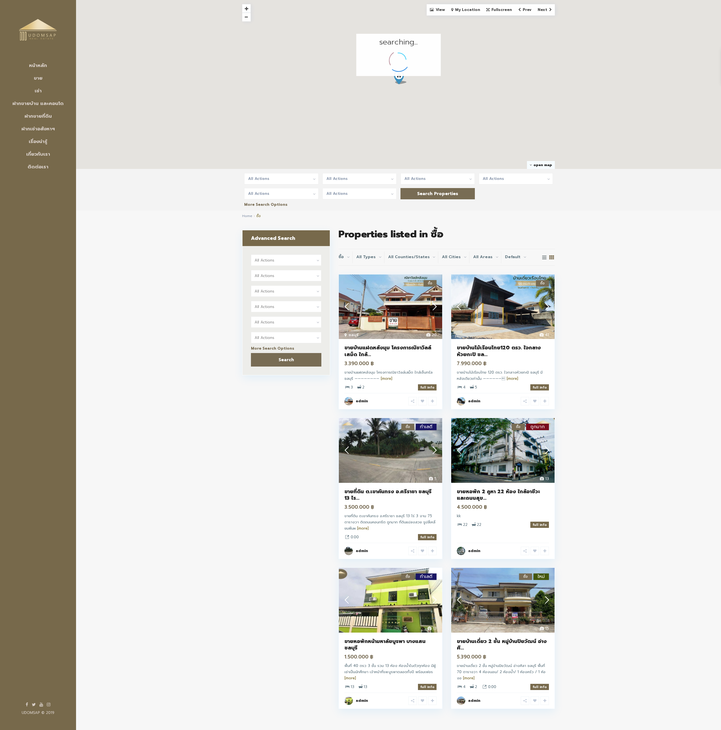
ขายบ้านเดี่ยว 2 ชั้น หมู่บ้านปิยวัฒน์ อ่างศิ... (502, 644)
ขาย (38, 78)
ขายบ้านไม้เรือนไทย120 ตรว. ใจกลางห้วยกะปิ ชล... (499, 351)
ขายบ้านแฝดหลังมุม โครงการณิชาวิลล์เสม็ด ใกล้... (387, 351)
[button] (402, 79)
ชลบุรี (354, 335)
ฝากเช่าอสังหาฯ (38, 128)
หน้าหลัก (38, 65)
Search (286, 360)
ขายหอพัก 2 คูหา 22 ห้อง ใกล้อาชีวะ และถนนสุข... (498, 495)
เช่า (38, 90)
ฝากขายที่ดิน (38, 116)
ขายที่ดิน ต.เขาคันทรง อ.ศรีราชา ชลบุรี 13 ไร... (387, 495)
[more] (386, 378)
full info (427, 387)
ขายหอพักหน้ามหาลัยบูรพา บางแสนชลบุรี (385, 644)
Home (247, 215)
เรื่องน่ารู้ (38, 141)
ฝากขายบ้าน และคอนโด (38, 103)
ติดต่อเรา (38, 166)
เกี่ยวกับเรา (38, 154)
